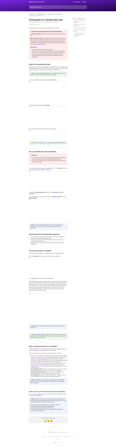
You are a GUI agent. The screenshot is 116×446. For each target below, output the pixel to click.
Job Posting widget (43, 358)
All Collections (32, 14)
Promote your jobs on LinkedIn (79, 27)
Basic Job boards (58, 14)
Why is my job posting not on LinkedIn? (79, 30)
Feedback (58, 436)
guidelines (46, 364)
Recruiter (62, 357)
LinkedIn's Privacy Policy (41, 44)
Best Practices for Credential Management (79, 25)
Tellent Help (44, 436)
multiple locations (40, 334)
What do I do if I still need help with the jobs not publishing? (79, 34)
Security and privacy (65, 436)
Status (53, 436)
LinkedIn (52, 142)
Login (49, 436)
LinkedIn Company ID (62, 349)
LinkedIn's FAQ (42, 142)
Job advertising (51, 14)
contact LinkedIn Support (38, 394)
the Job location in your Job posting (39, 350)
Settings (55, 192)
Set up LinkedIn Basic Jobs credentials (78, 21)
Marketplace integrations (41, 14)
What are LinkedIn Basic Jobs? (79, 18)
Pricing (72, 436)
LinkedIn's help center (44, 73)
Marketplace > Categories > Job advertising (43, 168)
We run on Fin (58, 442)
